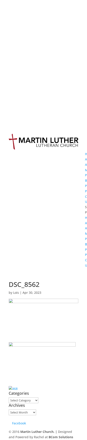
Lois (16, 292)
